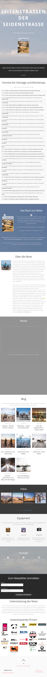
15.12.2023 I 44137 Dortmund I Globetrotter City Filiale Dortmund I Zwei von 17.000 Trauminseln (22, 116)
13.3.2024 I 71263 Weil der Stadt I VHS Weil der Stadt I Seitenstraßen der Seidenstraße (24, 156)
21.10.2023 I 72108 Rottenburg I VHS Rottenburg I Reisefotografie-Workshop (21, 90)
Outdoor (23, 535)
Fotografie (39, 535)
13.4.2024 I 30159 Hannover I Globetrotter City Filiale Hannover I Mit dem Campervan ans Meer (23, 184)
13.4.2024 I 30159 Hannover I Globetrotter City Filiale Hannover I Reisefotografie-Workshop (22, 180)
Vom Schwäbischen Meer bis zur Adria (23, 477)
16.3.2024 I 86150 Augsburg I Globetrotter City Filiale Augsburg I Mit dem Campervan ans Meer (23, 170)
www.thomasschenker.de (23, 566)
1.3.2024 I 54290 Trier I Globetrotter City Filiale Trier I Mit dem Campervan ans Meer (23, 149)
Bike (8, 535)
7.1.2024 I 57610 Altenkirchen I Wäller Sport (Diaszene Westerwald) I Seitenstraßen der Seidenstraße (23, 131)
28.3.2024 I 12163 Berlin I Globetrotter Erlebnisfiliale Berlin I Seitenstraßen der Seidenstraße (21, 174)
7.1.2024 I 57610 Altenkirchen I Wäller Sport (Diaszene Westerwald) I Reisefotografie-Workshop (23, 127)
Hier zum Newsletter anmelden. (8, 672)
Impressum (43, 653)
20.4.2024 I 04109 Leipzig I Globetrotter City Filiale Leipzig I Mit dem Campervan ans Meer (22, 193)
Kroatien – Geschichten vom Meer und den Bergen (8, 478)
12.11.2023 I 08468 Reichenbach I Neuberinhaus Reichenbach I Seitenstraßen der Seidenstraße (22, 98)
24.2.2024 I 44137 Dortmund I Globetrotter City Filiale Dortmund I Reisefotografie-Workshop (22, 138)
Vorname (3, 582)
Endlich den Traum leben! (39, 453)
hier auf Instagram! (27, 510)
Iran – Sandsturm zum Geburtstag (8, 453)
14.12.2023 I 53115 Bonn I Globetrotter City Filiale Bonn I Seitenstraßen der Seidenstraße (20, 112)
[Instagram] (23, 663)
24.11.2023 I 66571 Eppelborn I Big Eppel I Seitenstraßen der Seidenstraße (20, 105)
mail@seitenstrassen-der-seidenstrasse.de (31, 234)
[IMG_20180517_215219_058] (29, 497)
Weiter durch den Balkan (23, 453)
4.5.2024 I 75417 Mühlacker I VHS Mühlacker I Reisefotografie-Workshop (20, 196)
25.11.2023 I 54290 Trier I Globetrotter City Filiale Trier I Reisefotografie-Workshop (23, 107)
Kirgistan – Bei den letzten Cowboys (8, 427)
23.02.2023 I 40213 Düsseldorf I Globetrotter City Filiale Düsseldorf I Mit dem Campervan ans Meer (21, 135)
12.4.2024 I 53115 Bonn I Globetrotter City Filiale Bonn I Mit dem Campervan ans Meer (23, 177)
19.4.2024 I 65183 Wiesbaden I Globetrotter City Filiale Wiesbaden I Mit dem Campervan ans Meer (20, 187)
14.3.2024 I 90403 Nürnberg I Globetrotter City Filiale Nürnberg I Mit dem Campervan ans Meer (23, 159)
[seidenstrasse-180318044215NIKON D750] (17, 497)
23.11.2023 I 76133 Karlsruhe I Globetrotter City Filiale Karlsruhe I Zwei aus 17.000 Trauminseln (22, 102)
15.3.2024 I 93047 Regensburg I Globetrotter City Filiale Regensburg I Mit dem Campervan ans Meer (21, 163)
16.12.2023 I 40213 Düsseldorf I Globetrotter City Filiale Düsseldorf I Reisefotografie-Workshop (23, 120)
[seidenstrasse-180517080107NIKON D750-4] (6, 497)
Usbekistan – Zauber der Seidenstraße (23, 427)
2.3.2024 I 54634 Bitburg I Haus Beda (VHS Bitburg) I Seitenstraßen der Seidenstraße (23, 154)
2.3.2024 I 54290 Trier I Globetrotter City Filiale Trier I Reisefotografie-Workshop (22, 151)
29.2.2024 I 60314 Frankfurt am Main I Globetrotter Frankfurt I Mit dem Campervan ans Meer (23, 146)
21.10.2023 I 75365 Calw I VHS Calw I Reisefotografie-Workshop (18, 93)
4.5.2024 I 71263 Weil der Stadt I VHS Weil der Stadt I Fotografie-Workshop (21, 199)
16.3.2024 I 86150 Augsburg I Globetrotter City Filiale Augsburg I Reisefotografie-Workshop (22, 166)
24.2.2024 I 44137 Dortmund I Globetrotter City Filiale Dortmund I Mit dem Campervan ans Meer (23, 142)
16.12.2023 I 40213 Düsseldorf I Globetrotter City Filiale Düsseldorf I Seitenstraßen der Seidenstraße (23, 124)
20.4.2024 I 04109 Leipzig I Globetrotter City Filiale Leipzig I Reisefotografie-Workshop (23, 190)
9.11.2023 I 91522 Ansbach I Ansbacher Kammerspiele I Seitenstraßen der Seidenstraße (24, 95)
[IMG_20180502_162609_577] (40, 497)
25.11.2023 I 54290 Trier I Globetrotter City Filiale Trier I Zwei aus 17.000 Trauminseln (23, 109)
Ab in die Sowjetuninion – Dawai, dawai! (39, 428)
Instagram (3, 562)
